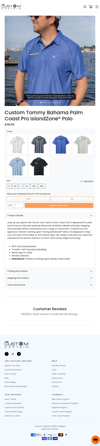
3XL (41, 186)
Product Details (15, 215)
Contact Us (57, 382)
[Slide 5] (48, 102)
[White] (17, 144)
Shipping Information (18, 277)
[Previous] (7, 60)
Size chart (88, 181)
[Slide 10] (59, 102)
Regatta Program (59, 407)
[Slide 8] (55, 102)
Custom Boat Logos (14, 411)
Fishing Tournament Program (65, 403)
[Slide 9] (57, 102)
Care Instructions (16, 284)
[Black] (39, 166)
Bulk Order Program (60, 399)
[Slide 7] (53, 102)
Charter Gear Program (62, 411)
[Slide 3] (44, 102)
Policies (55, 386)
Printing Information (17, 271)
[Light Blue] (17, 166)
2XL (34, 186)
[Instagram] (13, 354)
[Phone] (7, 354)
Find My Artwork (59, 365)
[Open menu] (96, 7)
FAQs (54, 369)
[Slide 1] (40, 102)
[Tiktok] (19, 354)
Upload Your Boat (12, 365)
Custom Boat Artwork (14, 407)
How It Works (10, 374)
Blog (6, 378)
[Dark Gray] (39, 144)
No (72, 198)
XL (27, 186)
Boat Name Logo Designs (16, 386)
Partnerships (10, 382)
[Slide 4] (46, 102)
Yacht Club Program (61, 415)
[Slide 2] (42, 102)
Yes (28, 198)
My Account (57, 378)
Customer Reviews (13, 369)
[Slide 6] (51, 102)
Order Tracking (58, 374)
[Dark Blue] (61, 144)
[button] (85, 6)
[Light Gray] (82, 144)
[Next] (92, 60)
